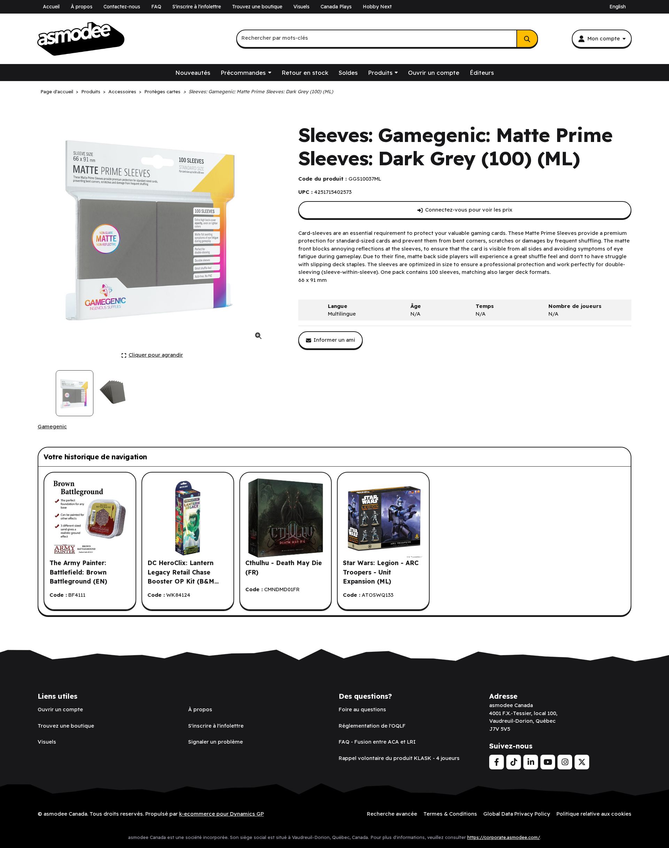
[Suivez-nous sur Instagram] (565, 762)
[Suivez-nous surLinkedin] (530, 762)
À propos (81, 6)
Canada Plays (336, 6)
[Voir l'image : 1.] (74, 393)
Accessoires (122, 91)
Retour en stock (305, 72)
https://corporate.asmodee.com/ (503, 837)
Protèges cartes (162, 91)
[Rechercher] (527, 39)
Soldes (348, 72)
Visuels (301, 6)
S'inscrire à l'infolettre (196, 6)
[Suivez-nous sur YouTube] (547, 762)
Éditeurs (482, 72)
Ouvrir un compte (433, 72)
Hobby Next (377, 6)
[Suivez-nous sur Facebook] (496, 762)
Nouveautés (192, 72)
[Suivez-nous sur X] (582, 762)
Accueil (51, 6)
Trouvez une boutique (257, 6)
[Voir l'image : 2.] (114, 393)
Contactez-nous (121, 6)
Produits (380, 72)
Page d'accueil (56, 91)
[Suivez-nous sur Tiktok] (513, 762)
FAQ (156, 6)
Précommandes (243, 72)
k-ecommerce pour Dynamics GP (221, 813)
